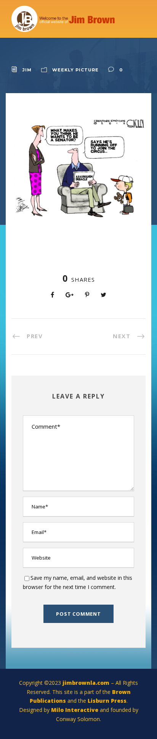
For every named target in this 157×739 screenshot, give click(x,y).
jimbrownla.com (85, 682)
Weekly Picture (75, 70)
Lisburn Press (107, 700)
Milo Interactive (75, 709)
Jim (27, 70)
